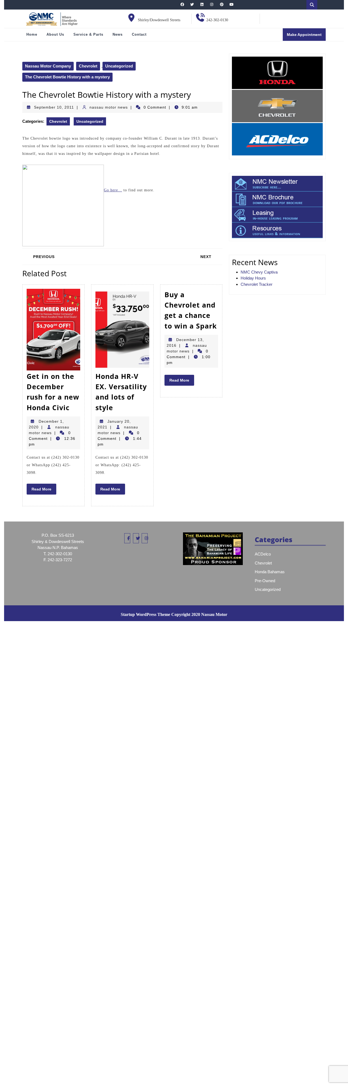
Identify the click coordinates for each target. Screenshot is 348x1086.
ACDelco (263, 554)
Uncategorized (119, 66)
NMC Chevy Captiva (259, 272)
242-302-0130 (217, 20)
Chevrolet (88, 66)
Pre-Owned (265, 580)
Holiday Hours (253, 278)
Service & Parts (88, 34)
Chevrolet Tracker (256, 284)
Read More (44, 490)
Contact (139, 34)
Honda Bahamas (270, 571)
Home (31, 34)
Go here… (113, 190)
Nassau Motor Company (48, 66)
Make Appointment (306, 36)
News (118, 34)
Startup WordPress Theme (145, 614)
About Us (55, 34)
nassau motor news (108, 107)
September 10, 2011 (54, 107)
